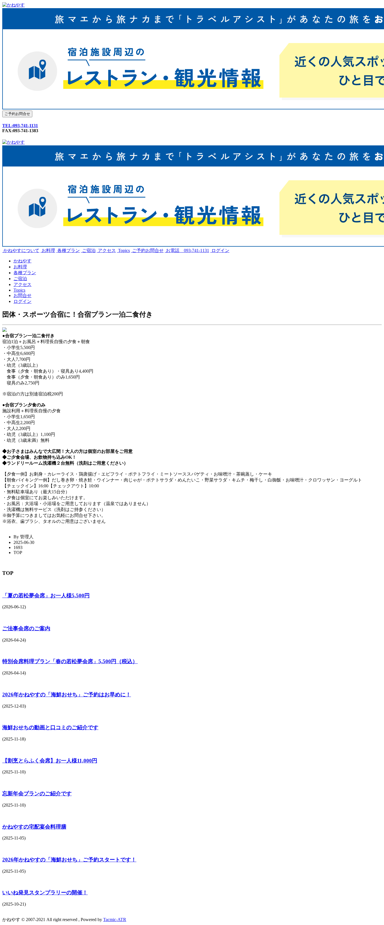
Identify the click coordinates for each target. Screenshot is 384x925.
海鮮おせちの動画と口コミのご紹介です (50, 727)
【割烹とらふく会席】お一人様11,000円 (49, 761)
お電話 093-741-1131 (187, 250)
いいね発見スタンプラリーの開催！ (45, 892)
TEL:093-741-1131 (20, 125)
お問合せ (22, 295)
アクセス (106, 250)
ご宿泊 (88, 250)
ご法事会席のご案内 (26, 628)
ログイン (219, 250)
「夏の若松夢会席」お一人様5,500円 (46, 595)
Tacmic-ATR (114, 919)
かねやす (22, 260)
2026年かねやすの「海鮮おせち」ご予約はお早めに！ (66, 694)
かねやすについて (20, 250)
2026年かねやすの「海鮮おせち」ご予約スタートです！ (69, 860)
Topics (123, 250)
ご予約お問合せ (147, 250)
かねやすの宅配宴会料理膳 (34, 827)
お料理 (47, 250)
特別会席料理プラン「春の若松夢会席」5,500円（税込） (70, 661)
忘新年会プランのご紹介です (37, 793)
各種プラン (68, 250)
